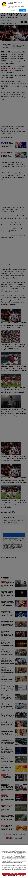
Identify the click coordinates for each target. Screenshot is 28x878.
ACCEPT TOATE (14, 873)
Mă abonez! (23, 10)
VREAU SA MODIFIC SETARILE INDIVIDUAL (14, 875)
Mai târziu (13, 10)
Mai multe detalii (19, 853)
